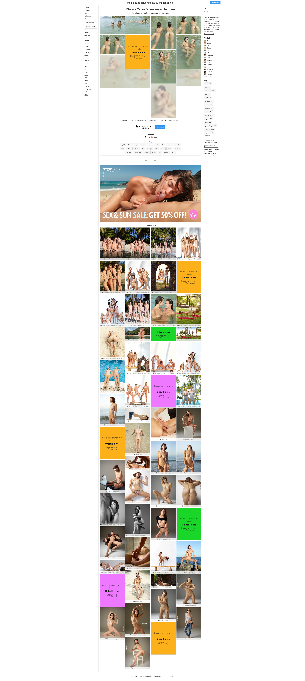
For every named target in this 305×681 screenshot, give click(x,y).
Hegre (210, 143)
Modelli (88, 16)
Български (88, 89)
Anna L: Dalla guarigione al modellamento (211, 150)
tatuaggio (149, 149)
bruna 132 (208, 84)
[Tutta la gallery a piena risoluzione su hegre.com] (112, 71)
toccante (128, 153)
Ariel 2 (208, 53)
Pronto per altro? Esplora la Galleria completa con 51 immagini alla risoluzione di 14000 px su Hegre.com (148, 120)
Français (87, 86)
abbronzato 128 (209, 115)
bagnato (169, 145)
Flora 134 (209, 41)
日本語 (86, 66)
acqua (136, 145)
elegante (166, 153)
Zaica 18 (209, 43)
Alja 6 (208, 50)
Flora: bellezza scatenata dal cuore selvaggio (148, 2)
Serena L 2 (210, 69)
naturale (129, 149)
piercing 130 (208, 105)
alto (143, 149)
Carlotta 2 (209, 57)
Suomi (86, 81)
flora (160, 153)
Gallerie (88, 10)
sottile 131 (208, 98)
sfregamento (137, 153)
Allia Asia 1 (210, 74)
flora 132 (207, 87)
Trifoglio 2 (209, 60)
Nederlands (88, 52)
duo (163, 145)
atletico (137, 149)
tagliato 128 (208, 119)
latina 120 (208, 122)
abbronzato (177, 149)
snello (162, 149)
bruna (130, 145)
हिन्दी (86, 92)
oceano (153, 153)
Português (87, 35)
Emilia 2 (209, 62)
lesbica (157, 145)
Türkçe (86, 78)
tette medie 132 (209, 91)
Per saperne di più (209, 34)
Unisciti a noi (215, 2)
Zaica (155, 137)
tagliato (123, 145)
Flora (148, 137)
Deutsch (87, 43)
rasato (150, 145)
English (87, 61)
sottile (169, 149)
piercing (146, 153)
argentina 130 (209, 101)
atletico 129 (208, 112)
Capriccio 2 (210, 55)
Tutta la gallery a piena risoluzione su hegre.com (150, 13)
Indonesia (87, 49)
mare (122, 149)
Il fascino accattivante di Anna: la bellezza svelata (211, 146)
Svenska (87, 72)
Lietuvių (87, 46)
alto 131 (207, 94)
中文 (86, 83)
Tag (87, 19)
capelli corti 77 (209, 133)
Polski (86, 75)
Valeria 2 (209, 72)
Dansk (86, 55)
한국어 (86, 95)
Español (87, 38)
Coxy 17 (209, 45)
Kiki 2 (208, 67)
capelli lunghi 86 (209, 129)
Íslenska (87, 63)
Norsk (86, 69)
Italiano (87, 41)
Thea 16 (209, 48)
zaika (173, 153)
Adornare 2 (210, 64)
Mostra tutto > (208, 76)
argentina (177, 145)
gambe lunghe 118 (210, 126)
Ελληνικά (88, 58)
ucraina (143, 145)
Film (87, 13)
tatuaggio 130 (209, 108)
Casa (87, 7)
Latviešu (87, 32)
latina (156, 149)
